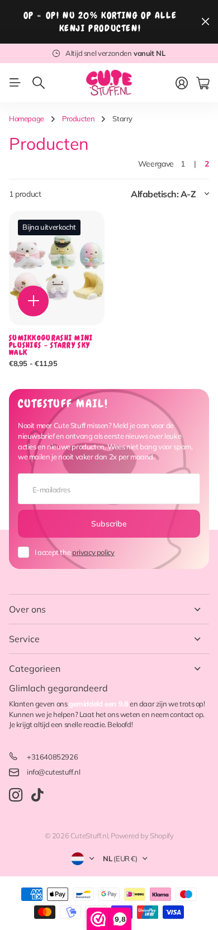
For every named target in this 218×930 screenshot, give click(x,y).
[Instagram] (15, 796)
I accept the (74, 552)
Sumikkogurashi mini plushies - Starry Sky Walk (51, 345)
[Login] (182, 83)
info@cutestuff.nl (53, 771)
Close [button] (109, 609)
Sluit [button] (205, 22)
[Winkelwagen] (202, 83)
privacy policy (93, 552)
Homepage (26, 118)
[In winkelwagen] (33, 301)
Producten (78, 118)
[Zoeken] (38, 82)
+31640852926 (52, 756)
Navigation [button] (15, 82)
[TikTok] (37, 795)
